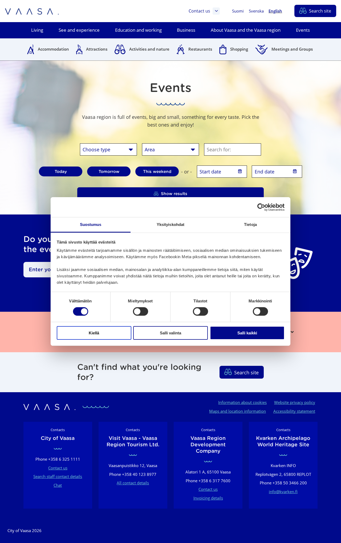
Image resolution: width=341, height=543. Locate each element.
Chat (58, 485)
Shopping (239, 49)
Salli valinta (170, 333)
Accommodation (53, 49)
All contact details (133, 482)
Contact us (199, 11)
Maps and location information (237, 411)
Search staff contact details (57, 476)
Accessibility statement (294, 411)
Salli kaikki (247, 333)
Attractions (96, 49)
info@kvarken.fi (283, 491)
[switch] (140, 311)
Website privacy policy (294, 402)
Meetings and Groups (292, 49)
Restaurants (200, 49)
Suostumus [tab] (91, 224)
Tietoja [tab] (250, 224)
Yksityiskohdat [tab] (170, 224)
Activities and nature (149, 49)
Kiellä (94, 333)
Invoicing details (208, 498)
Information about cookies (242, 402)
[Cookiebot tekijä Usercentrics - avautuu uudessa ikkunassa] (261, 207)
